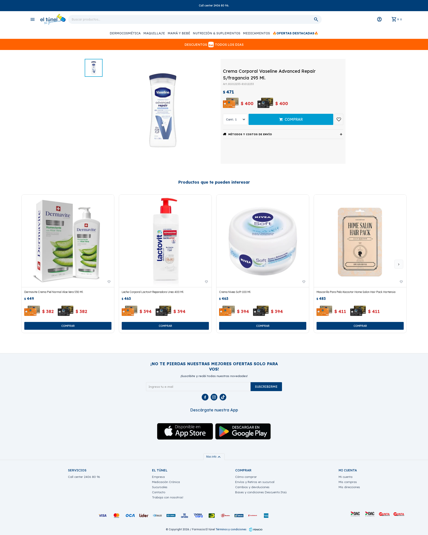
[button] (398, 264)
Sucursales (159, 487)
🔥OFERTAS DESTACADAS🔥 (295, 33)
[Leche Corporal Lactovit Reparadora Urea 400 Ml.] (165, 241)
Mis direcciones (349, 487)
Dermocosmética (125, 33)
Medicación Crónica (166, 482)
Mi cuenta (345, 477)
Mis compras (348, 482)
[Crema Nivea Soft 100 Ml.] (262, 241)
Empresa (158, 477)
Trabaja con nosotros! (167, 497)
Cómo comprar (246, 477)
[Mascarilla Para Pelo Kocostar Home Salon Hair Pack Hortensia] (360, 241)
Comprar (294, 119)
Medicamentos (256, 33)
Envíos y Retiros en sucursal (254, 482)
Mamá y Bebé (179, 33)
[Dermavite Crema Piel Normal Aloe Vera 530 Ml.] (68, 241)
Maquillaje (154, 33)
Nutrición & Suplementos (216, 33)
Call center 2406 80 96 (84, 477)
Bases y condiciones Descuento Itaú (261, 492)
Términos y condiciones (231, 529)
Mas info (214, 457)
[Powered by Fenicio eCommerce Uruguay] (255, 529)
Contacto (158, 492)
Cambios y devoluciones (252, 487)
